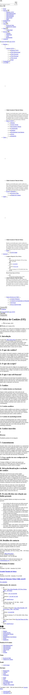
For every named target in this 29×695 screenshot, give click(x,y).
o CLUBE (5, 62)
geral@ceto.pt (10, 599)
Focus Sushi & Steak (16, 304)
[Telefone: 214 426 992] (3, 610)
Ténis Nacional (14, 54)
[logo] (7, 41)
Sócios (12, 134)
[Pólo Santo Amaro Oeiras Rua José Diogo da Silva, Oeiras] (3, 618)
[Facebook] (1, 626)
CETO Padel (14, 252)
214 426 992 (15, 264)
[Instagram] (2, 626)
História (13, 122)
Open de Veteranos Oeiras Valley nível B (12, 579)
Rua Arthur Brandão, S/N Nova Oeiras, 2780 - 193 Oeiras (15, 608)
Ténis (4, 137)
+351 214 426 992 (12, 593)
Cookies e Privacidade (8, 684)
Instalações (13, 136)
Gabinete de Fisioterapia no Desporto (20, 300)
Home (4, 677)
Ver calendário (3, 582)
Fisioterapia (6, 675)
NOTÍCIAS (18, 294)
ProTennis (13, 302)
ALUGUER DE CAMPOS (17, 291)
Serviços (5, 254)
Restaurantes (6, 670)
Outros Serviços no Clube (12, 297)
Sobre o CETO (10, 121)
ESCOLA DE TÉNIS (17, 288)
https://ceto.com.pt (11, 339)
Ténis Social (14, 58)
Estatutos (13, 130)
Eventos (6, 61)
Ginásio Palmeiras (15, 299)
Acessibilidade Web (8, 682)
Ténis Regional (14, 56)
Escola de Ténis (15, 193)
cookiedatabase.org (4, 560)
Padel (12, 59)
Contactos (3, 309)
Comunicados (14, 128)
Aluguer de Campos (16, 195)
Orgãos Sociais (14, 124)
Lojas (4, 673)
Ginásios (5, 672)
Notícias (5, 44)
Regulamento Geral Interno (17, 132)
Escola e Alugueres (11, 191)
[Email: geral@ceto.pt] (3, 622)
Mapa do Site (6, 683)
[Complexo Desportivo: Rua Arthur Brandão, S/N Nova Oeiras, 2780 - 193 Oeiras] (3, 606)
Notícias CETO (10, 48)
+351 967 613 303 (13, 596)
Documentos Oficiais (16, 126)
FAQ (4, 679)
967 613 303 (15, 266)
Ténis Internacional (15, 52)
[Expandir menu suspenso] (8, 44)
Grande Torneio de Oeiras (8, 571)
